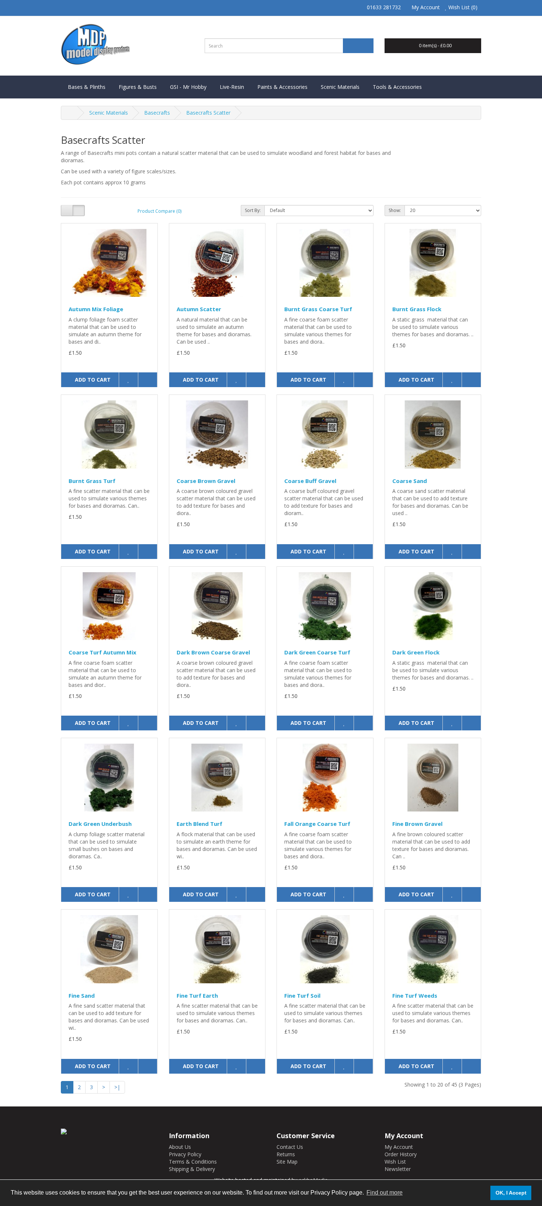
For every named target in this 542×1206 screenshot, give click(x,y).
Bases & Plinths (86, 86)
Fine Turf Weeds (414, 995)
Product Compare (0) (159, 211)
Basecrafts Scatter (208, 112)
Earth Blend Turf (199, 823)
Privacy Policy (185, 1154)
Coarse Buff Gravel (310, 480)
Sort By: (253, 210)
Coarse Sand (409, 480)
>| (117, 1087)
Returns (286, 1154)
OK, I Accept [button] (511, 1193)
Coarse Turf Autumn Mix (102, 652)
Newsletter (398, 1168)
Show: (395, 210)
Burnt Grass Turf (92, 480)
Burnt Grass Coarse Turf (318, 309)
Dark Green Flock (415, 652)
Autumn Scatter (199, 309)
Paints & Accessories (282, 86)
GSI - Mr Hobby (188, 86)
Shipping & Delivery (192, 1168)
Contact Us (290, 1146)
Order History (401, 1154)
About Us (180, 1146)
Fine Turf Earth (197, 995)
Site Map (287, 1161)
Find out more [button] (384, 1192)
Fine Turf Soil (302, 995)
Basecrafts (157, 112)
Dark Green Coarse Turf (317, 652)
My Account (399, 1146)
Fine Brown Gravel (417, 823)
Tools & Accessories (397, 86)
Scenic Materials (340, 86)
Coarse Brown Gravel (206, 480)
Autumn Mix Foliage (96, 309)
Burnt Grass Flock (416, 309)
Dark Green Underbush (100, 823)
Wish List (395, 1161)
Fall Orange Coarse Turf (317, 823)
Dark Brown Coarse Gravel (213, 652)
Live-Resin (232, 86)
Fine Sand (82, 995)
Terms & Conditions (193, 1161)
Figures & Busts (138, 86)
